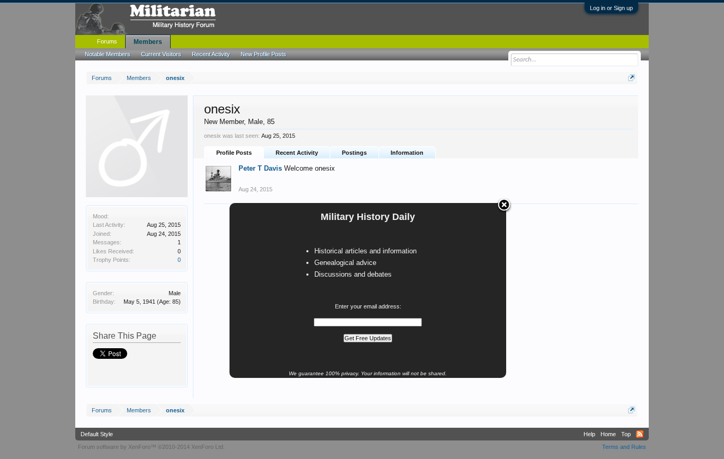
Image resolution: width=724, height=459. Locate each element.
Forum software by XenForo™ (151, 447)
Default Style (97, 434)
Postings (354, 152)
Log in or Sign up (611, 8)
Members (148, 42)
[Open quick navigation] (631, 77)
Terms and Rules (624, 447)
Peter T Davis (260, 168)
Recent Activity (297, 152)
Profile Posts (234, 152)
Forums (107, 41)
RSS (639, 434)
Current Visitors (161, 54)
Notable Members (107, 54)
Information (407, 152)
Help (589, 434)
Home (608, 434)
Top (626, 434)
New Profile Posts (263, 54)
